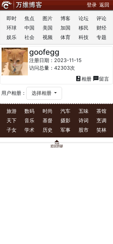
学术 (29, 130)
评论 (101, 18)
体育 (65, 37)
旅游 (12, 111)
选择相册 (42, 93)
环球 (12, 28)
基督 (48, 121)
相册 (83, 78)
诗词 (84, 121)
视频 (48, 37)
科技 (84, 37)
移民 (84, 28)
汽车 (65, 111)
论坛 (84, 18)
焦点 (29, 18)
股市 (84, 130)
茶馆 (101, 111)
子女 (12, 130)
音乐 (29, 121)
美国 (48, 28)
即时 (12, 18)
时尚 (48, 111)
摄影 (65, 121)
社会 (29, 37)
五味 (84, 111)
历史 (48, 130)
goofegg (44, 52)
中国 (29, 28)
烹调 (101, 121)
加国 (65, 28)
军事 (65, 130)
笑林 (101, 130)
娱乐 (12, 37)
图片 (48, 18)
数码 (29, 111)
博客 (65, 18)
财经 (101, 28)
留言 (101, 78)
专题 (101, 37)
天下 (12, 121)
